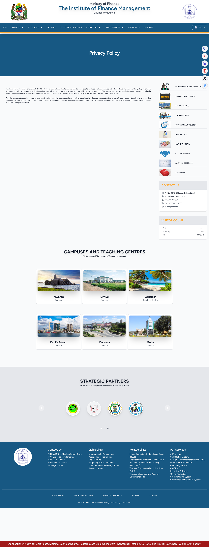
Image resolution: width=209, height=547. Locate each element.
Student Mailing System (181, 477)
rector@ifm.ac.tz (55, 465)
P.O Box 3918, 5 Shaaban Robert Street (65, 454)
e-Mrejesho (175, 454)
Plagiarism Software (179, 471)
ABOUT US (16, 27)
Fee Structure (95, 460)
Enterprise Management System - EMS (187, 460)
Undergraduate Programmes (101, 454)
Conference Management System (185, 479)
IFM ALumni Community (181, 462)
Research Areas (96, 468)
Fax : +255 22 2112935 (58, 462)
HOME (5, 27)
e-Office (174, 468)
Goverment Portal (137, 477)
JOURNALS (148, 27)
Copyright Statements (112, 495)
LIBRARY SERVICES (112, 27)
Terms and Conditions (83, 495)
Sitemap (153, 495)
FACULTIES (51, 27)
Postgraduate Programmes (100, 457)
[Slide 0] (101, 428)
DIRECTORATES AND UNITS (71, 27)
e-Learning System (178, 465)
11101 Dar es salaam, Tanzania (61, 457)
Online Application (178, 474)
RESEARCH (132, 27)
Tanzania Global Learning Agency (144, 474)
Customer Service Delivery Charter (104, 465)
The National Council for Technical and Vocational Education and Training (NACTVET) (147, 463)
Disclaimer (135, 495)
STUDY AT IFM (33, 27)
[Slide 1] (107, 428)
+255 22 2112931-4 (56, 460)
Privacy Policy (58, 495)
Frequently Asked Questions (101, 462)
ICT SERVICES (91, 27)
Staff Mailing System (179, 457)
